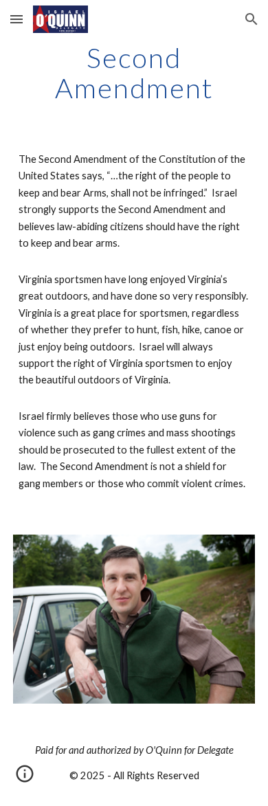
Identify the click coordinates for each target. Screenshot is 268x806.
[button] (16, 19)
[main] (134, 73)
